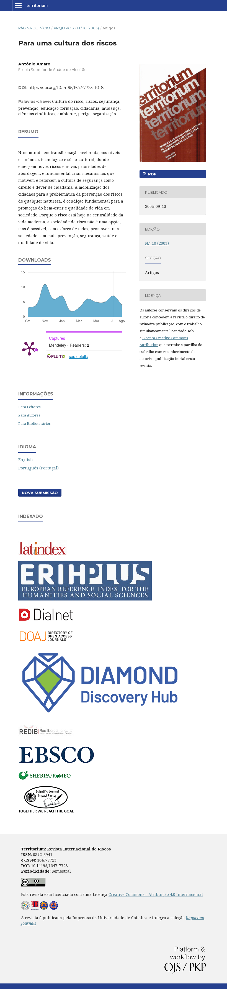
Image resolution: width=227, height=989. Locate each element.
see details (78, 356)
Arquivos (64, 28)
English (25, 459)
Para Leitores (29, 406)
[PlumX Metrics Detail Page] (29, 348)
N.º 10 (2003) (88, 28)
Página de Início (34, 28)
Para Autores (29, 415)
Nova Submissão (40, 492)
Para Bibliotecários (34, 423)
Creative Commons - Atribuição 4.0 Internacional (156, 894)
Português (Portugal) (38, 468)
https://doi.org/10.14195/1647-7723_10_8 (66, 87)
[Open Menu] (18, 5)
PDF (151, 174)
